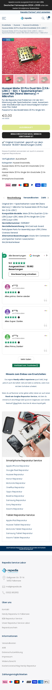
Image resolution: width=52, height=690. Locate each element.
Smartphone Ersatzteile (13, 178)
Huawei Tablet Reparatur (18, 524)
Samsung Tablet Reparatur (19, 533)
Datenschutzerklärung (12, 652)
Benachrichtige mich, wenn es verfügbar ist (26, 135)
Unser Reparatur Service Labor (16, 623)
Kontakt (5, 609)
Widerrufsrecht (9, 661)
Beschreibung (14, 198)
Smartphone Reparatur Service (24, 460)
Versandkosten (31, 198)
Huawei (17, 25)
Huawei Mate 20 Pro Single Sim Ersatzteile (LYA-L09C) (24, 174)
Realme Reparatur (15, 496)
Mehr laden (26, 359)
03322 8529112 (12, 592)
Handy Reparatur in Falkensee (15, 614)
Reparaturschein (9, 627)
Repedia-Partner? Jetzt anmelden (35, 12)
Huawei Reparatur (15, 474)
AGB (4, 647)
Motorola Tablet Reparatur (19, 529)
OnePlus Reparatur (15, 487)
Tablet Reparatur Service (20, 515)
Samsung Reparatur (16, 500)
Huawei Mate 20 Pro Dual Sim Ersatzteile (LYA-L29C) (24, 28)
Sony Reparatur (13, 504)
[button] (35, 255)
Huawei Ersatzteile (31, 25)
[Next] (48, 198)
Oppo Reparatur (14, 491)
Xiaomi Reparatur (14, 508)
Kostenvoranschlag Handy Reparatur (19, 665)
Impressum (7, 656)
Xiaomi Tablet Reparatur (18, 537)
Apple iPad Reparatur (16, 520)
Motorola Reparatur (15, 483)
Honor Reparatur (14, 478)
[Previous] (4, 198)
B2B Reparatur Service (12, 618)
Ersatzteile (6, 25)
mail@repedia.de (14, 586)
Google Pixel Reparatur (17, 470)
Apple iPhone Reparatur (17, 465)
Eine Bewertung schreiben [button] (23, 274)
